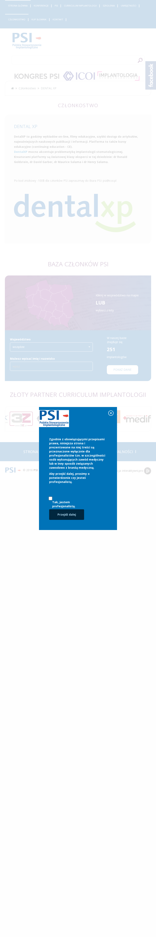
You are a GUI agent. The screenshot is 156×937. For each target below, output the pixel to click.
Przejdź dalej (66, 514)
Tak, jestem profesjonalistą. (63, 504)
